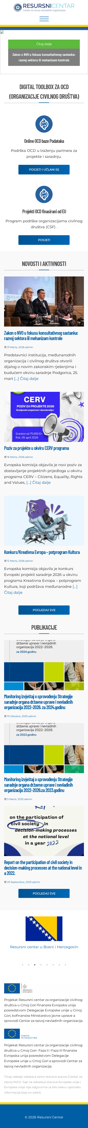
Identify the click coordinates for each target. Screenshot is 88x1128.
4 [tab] (41, 965)
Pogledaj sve (44, 610)
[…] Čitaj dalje (25, 378)
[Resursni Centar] (44, 7)
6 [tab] (53, 965)
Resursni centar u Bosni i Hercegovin (44, 947)
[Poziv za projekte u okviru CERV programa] (44, 418)
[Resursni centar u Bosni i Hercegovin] (44, 928)
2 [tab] (29, 965)
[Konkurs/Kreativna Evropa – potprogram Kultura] (44, 521)
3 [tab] (35, 965)
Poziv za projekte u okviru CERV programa (36, 448)
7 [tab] (59, 965)
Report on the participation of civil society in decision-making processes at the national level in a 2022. (43, 867)
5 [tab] (47, 965)
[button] (44, 52)
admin (29, 347)
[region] (44, 52)
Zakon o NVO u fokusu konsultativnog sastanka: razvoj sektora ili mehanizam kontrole (41, 335)
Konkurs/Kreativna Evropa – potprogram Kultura (42, 552)
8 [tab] (65, 965)
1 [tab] (22, 965)
